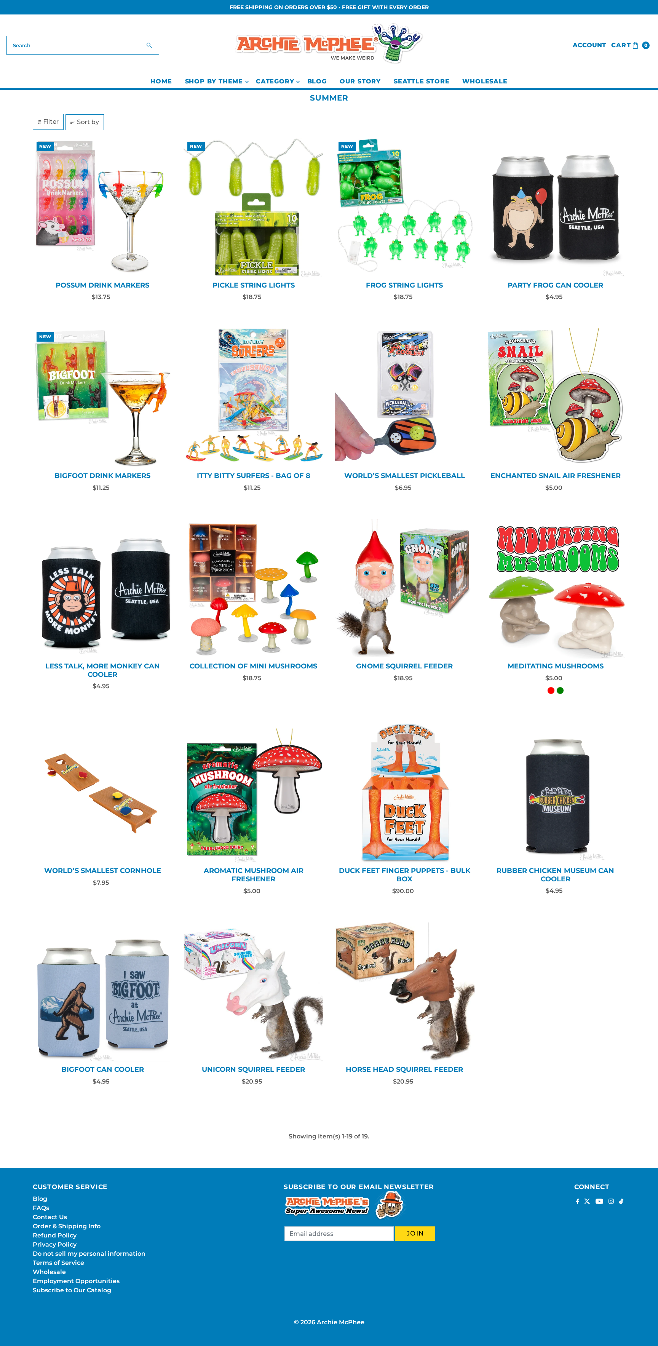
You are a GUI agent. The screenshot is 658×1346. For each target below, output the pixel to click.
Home (161, 81)
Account (589, 45)
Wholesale (484, 81)
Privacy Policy (55, 1244)
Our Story (360, 81)
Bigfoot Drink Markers (102, 476)
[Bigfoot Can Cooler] (102, 992)
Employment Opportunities (76, 1281)
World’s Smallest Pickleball (404, 476)
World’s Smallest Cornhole (102, 870)
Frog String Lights (404, 285)
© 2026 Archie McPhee (329, 1322)
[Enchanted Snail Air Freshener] (556, 398)
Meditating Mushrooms (556, 666)
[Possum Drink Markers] (102, 208)
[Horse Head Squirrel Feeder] (404, 992)
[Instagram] (611, 1202)
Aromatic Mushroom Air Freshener (253, 874)
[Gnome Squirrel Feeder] (404, 589)
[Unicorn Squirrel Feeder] (253, 992)
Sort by (88, 122)
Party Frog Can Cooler (555, 285)
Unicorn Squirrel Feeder (253, 1069)
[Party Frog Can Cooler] (556, 208)
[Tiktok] (621, 1202)
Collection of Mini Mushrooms (253, 666)
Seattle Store (421, 81)
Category (275, 81)
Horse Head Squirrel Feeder (404, 1069)
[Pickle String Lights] (253, 208)
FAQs (41, 1208)
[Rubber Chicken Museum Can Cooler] (556, 793)
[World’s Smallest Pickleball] (404, 398)
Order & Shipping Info (67, 1226)
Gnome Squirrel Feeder (404, 666)
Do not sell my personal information (89, 1253)
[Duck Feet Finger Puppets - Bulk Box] (404, 793)
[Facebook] (577, 1202)
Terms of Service (58, 1262)
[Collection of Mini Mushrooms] (253, 589)
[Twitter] (587, 1202)
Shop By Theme (214, 81)
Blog (317, 81)
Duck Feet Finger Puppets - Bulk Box (404, 874)
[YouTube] (599, 1202)
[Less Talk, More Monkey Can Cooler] (102, 589)
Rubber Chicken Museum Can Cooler (555, 874)
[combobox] (82, 45)
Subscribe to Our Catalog (72, 1290)
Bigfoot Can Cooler (102, 1069)
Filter (51, 121)
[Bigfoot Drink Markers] (102, 398)
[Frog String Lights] (404, 208)
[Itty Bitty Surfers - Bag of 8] (253, 398)
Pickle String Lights (253, 285)
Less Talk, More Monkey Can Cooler (102, 670)
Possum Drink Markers (102, 285)
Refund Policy (55, 1235)
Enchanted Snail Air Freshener (555, 476)
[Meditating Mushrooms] (556, 589)
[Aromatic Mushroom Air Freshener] (253, 793)
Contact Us (50, 1217)
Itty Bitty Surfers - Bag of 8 (253, 476)
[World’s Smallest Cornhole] (102, 793)
